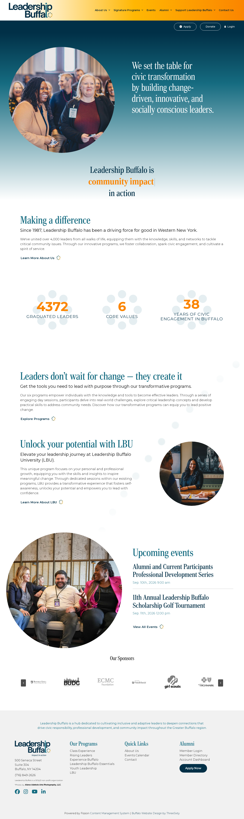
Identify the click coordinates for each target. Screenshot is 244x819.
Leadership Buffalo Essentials (92, 764)
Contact (131, 759)
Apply (187, 26)
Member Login (191, 751)
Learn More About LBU (39, 502)
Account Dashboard (195, 759)
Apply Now (193, 768)
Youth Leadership (83, 768)
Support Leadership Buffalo (193, 10)
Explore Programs (35, 419)
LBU (73, 772)
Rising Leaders (81, 755)
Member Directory (194, 755)
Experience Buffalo (84, 759)
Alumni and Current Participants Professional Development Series (173, 570)
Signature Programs (127, 10)
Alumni (164, 10)
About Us (101, 10)
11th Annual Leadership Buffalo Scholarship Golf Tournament (171, 601)
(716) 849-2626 (25, 775)
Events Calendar (137, 755)
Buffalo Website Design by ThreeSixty (156, 813)
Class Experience (82, 751)
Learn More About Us (37, 258)
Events (151, 10)
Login (231, 26)
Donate (210, 26)
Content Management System (109, 813)
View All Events (145, 627)
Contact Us (226, 10)
